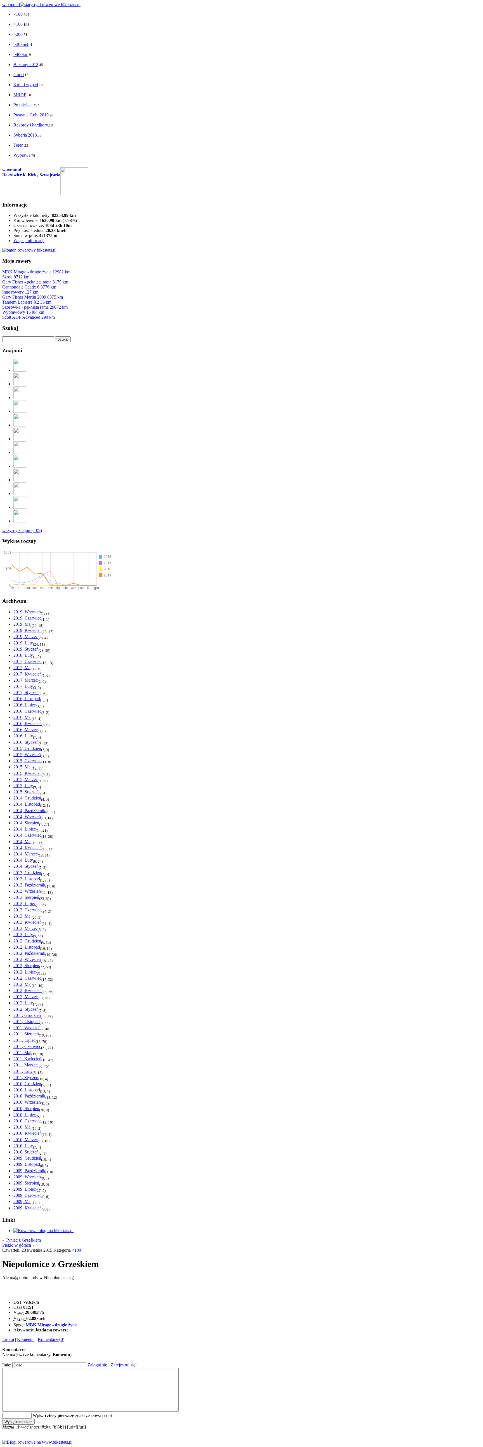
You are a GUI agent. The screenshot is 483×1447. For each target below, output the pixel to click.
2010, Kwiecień (27, 1133)
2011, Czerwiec (27, 1046)
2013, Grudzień (27, 872)
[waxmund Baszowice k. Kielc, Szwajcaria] (74, 193)
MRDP (19, 94)
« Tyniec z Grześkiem (21, 1240)
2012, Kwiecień (27, 990)
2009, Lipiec (24, 1189)
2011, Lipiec (24, 1040)
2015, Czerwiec (27, 760)
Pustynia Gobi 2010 (31, 114)
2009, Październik (29, 1170)
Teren (18, 145)
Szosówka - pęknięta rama (35, 307)
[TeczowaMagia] (19, 479)
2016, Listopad (26, 698)
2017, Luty (23, 686)
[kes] (19, 493)
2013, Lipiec (24, 903)
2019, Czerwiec (27, 618)
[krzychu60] (19, 383)
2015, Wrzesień (27, 754)
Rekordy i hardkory (30, 125)
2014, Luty (23, 860)
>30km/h (21, 44)
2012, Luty (23, 1002)
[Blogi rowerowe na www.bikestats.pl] (37, 1442)
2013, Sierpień (26, 897)
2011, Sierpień (26, 1033)
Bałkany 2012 (25, 64)
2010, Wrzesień (27, 1102)
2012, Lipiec (24, 972)
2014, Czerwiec (27, 835)
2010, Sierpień (26, 1108)
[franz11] (19, 466)
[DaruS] (19, 397)
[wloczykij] (19, 521)
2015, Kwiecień (27, 773)
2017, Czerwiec (27, 661)
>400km (20, 54)
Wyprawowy (23, 312)
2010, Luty (23, 1145)
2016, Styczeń (26, 742)
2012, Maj (22, 984)
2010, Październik (29, 1096)
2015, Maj (22, 766)
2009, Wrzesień (27, 1176)
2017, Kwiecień (27, 674)
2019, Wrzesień (27, 611)
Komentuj (26, 1339)
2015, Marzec (25, 779)
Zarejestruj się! (124, 1364)
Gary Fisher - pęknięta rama (35, 282)
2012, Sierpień (26, 965)
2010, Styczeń (26, 1152)
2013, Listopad (26, 878)
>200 (18, 34)
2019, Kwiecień (27, 630)
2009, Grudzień (27, 1158)
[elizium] (19, 438)
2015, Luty (23, 785)
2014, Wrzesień (27, 816)
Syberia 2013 (25, 135)
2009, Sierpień (26, 1183)
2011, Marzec (25, 1065)
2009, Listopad (26, 1164)
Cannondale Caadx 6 (29, 287)
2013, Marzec (25, 928)
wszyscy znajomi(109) (22, 530)
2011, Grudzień (27, 1015)
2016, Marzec (25, 729)
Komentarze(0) (51, 1339)
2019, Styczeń (26, 649)
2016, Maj (22, 717)
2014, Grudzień (27, 798)
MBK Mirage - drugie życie (36, 271)
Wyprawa (21, 155)
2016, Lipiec (24, 704)
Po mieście (22, 104)
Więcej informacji (28, 240)
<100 (18, 14)
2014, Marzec (25, 854)
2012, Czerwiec (27, 978)
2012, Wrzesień (27, 959)
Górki (18, 74)
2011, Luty (23, 1071)
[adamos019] (19, 507)
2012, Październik (29, 953)
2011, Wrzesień (27, 1027)
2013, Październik (29, 885)
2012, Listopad (26, 947)
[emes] (19, 425)
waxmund (11, 4)
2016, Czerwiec (27, 711)
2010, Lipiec (24, 1114)
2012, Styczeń (26, 1009)
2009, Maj (22, 1201)
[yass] (19, 370)
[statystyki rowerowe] (50, 4)
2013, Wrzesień (27, 891)
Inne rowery (20, 292)
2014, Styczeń (26, 866)
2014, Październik (29, 810)
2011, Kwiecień (27, 1058)
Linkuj (8, 1339)
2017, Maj (22, 667)
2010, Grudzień (27, 1083)
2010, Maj (22, 1127)
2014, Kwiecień (27, 847)
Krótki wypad (25, 84)
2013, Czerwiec (27, 909)
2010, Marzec (25, 1139)
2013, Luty (23, 934)
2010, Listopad (26, 1089)
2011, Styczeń (25, 1077)
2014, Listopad (26, 804)
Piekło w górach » (18, 1245)
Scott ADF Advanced (28, 317)
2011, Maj (22, 1052)
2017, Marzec (25, 680)
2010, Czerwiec (27, 1120)
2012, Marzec (25, 996)
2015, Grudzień (27, 748)
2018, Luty (23, 655)
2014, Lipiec (24, 829)
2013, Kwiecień (27, 922)
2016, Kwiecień (27, 723)
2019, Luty (23, 643)
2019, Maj (22, 624)
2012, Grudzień (27, 941)
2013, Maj (22, 916)
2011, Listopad (26, 1021)
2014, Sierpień (26, 822)
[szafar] (19, 452)
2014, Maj (22, 841)
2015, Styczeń (26, 791)
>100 (18, 24)
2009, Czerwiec (27, 1195)
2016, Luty (23, 735)
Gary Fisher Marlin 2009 (32, 297)
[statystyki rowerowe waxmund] (29, 250)
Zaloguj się (97, 1364)
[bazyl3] (19, 411)
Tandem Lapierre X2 (26, 302)
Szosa (15, 277)
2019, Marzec (25, 636)
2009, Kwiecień (27, 1208)
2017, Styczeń (26, 692)
